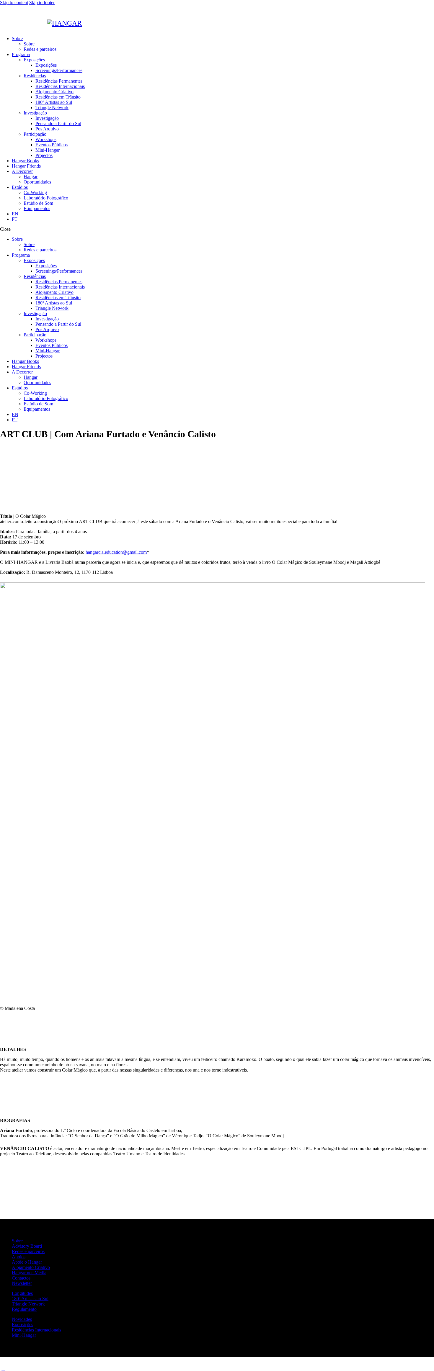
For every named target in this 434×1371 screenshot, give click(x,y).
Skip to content (14, 2)
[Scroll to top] (3, 1368)
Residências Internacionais (36, 1329)
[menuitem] (223, 214)
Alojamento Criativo (31, 1267)
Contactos (21, 1277)
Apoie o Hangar (27, 1261)
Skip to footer (42, 2)
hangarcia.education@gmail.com (116, 552)
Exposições (22, 1324)
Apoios (18, 1256)
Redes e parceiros (28, 1251)
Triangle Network (28, 1303)
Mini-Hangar (24, 1335)
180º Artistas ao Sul (30, 1298)
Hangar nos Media (29, 1272)
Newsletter (22, 1283)
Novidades (22, 1319)
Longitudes (22, 1293)
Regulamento (24, 1309)
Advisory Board (27, 1246)
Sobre (17, 1240)
